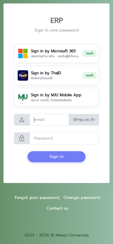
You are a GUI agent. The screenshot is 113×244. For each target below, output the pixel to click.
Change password (81, 197)
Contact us (57, 208)
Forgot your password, (37, 197)
